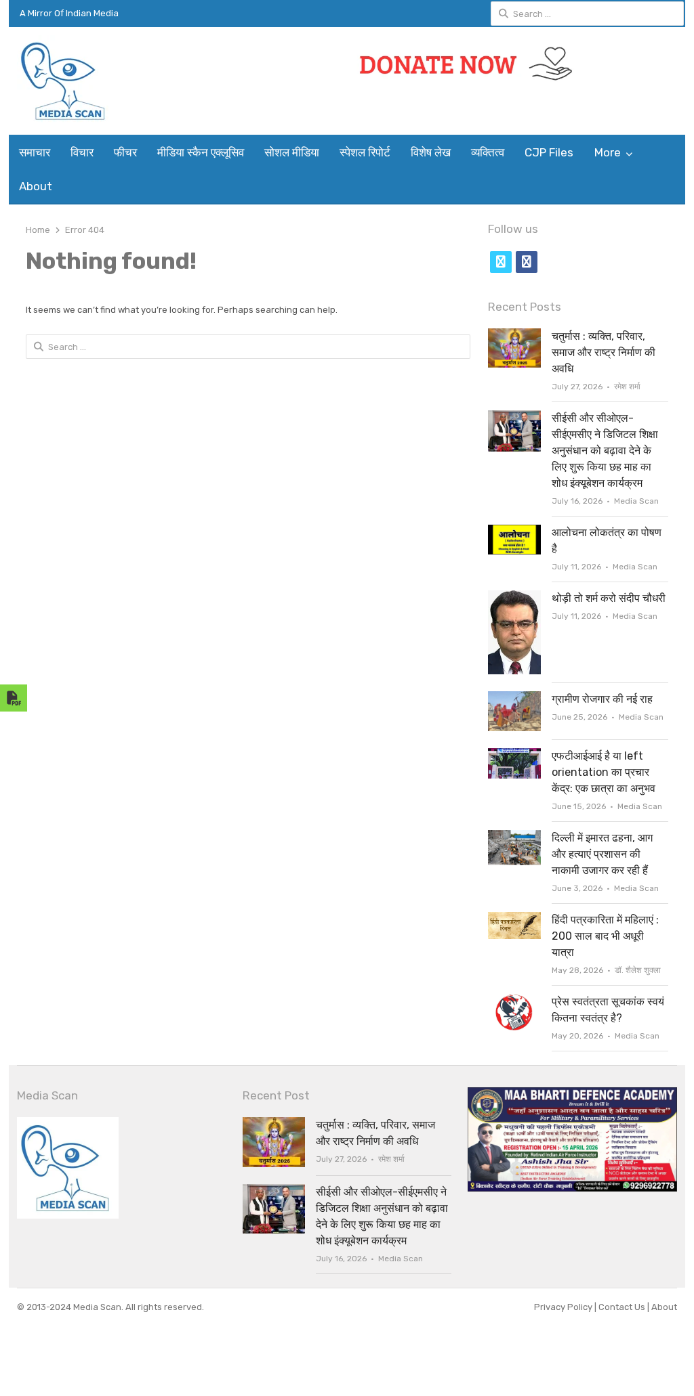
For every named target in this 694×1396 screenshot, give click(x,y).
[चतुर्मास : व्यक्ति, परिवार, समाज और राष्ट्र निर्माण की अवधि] (514, 336)
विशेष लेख (431, 152)
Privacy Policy (564, 1307)
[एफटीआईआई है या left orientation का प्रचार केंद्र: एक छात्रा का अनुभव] (514, 756)
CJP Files (549, 152)
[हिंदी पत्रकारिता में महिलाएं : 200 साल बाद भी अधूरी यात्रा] (514, 920)
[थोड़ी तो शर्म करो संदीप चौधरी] (514, 598)
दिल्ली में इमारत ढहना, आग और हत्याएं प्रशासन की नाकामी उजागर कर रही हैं (602, 854)
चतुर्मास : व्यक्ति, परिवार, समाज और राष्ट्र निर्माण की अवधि (603, 352)
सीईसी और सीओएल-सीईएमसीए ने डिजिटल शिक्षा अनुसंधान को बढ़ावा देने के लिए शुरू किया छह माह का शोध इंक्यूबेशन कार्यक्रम (605, 450)
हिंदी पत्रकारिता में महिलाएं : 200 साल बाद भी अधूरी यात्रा (605, 936)
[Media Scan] (94, 81)
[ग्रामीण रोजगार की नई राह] (514, 699)
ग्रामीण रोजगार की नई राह (602, 699)
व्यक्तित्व (487, 152)
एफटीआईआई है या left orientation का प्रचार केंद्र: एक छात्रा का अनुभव (603, 772)
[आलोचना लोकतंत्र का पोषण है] (514, 532)
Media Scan (636, 501)
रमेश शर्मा (627, 386)
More (607, 152)
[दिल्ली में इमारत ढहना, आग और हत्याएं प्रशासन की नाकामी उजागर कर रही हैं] (514, 838)
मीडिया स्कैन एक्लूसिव (200, 152)
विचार (82, 152)
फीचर (125, 152)
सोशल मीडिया (291, 152)
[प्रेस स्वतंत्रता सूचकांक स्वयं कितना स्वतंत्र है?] (514, 1002)
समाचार (34, 152)
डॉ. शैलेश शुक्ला (638, 970)
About (35, 186)
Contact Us (622, 1307)
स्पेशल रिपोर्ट (365, 152)
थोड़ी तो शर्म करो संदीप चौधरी (609, 598)
